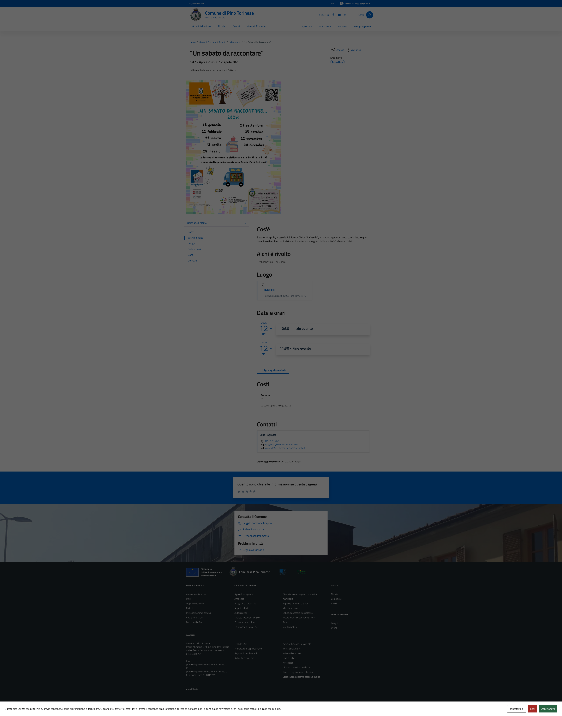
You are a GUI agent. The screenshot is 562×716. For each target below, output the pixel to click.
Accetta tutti (548, 709)
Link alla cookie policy (269, 709)
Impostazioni (517, 709)
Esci (532, 709)
